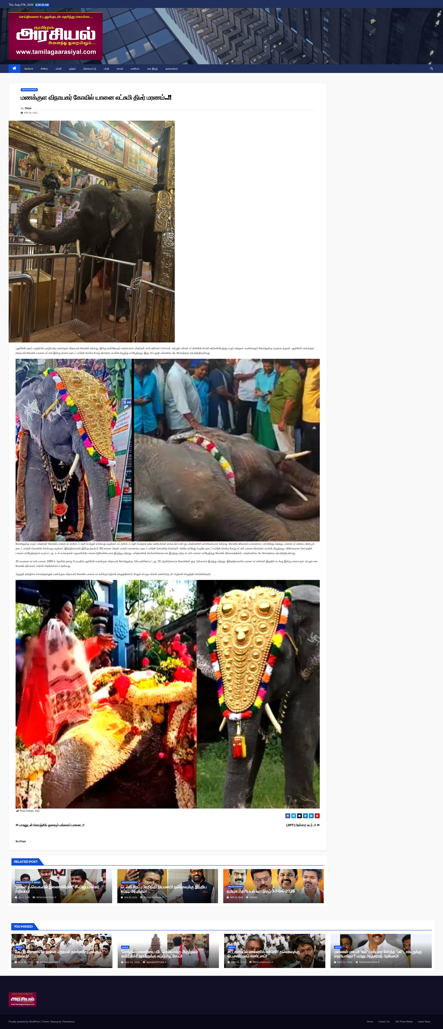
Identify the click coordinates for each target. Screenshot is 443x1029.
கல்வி (59, 68)
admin (253, 897)
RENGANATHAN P (46, 897)
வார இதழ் (152, 68)
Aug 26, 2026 (25, 962)
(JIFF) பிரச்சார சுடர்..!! (301, 825)
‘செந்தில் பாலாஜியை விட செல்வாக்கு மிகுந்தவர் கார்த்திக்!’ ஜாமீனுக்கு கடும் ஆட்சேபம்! (159, 953)
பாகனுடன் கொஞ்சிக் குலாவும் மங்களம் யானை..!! (51, 825)
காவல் (120, 68)
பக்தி (106, 68)
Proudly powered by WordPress (25, 1021)
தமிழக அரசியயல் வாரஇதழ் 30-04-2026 (261, 891)
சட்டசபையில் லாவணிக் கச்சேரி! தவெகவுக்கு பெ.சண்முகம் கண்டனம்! (264, 953)
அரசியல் (28, 68)
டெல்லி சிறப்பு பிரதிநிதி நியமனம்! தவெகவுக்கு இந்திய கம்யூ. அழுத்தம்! (164, 889)
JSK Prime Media (404, 1021)
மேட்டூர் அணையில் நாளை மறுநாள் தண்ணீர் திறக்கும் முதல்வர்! (58, 953)
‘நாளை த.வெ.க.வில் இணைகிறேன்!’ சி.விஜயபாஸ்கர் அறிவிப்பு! (57, 889)
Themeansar (68, 1021)
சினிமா (44, 68)
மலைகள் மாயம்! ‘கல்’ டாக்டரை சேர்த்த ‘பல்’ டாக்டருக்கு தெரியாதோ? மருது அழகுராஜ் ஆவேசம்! (378, 953)
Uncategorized (29, 90)
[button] (431, 68)
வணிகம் (135, 68)
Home (370, 1021)
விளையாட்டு (89, 68)
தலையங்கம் (171, 68)
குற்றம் (72, 68)
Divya (28, 108)
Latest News (424, 1021)
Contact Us (384, 1021)
